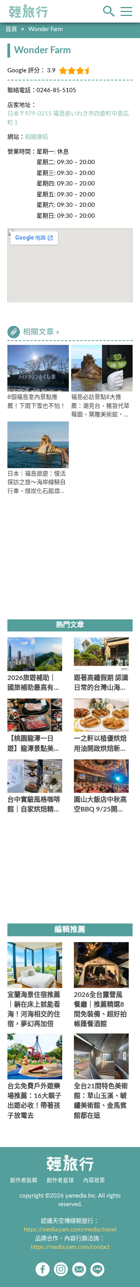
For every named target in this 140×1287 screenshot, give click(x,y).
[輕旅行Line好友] (97, 1269)
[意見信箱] (79, 1269)
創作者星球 (60, 1180)
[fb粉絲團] (42, 1269)
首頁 (11, 29)
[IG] (61, 1269)
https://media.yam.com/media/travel (70, 1230)
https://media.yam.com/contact (70, 1247)
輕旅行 (28, 11)
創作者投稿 (23, 1180)
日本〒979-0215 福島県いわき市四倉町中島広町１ (68, 118)
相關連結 (36, 137)
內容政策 (94, 1180)
